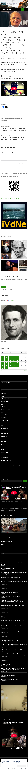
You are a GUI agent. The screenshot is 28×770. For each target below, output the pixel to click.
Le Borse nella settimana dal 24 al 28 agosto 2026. (12, 586)
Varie (2, 471)
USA (2, 468)
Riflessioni (3, 441)
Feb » (25, 370)
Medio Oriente (4, 428)
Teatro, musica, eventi (6, 460)
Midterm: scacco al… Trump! (7, 659)
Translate (12, 300)
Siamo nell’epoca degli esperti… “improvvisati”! (11, 635)
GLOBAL (3, 406)
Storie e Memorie (5, 455)
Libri (2, 425)
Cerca (25, 480)
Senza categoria (4, 452)
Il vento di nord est (6, 9)
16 (2, 362)
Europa (2, 404)
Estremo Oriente (5, 401)
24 (6, 365)
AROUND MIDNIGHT (6, 382)
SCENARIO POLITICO (6, 447)
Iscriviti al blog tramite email (10, 276)
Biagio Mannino (12, 58)
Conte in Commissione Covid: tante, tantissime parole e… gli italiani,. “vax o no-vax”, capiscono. (13, 639)
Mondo (2, 431)
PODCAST (3, 439)
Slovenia (4, 120)
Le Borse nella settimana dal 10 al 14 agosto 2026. (12, 631)
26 (14, 365)
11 (10, 360)
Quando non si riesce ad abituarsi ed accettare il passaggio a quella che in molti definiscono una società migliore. (14, 654)
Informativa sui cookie (6, 764)
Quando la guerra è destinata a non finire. (10, 596)
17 (6, 362)
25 (10, 365)
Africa (2, 380)
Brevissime (3, 388)
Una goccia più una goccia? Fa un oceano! (10, 465)
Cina (2, 390)
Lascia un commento (22, 58)
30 (2, 368)
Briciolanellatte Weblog (6, 541)
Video (2, 473)
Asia (2, 385)
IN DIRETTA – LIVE (5, 409)
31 (6, 368)
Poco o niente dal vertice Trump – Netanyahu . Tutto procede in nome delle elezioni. (13, 674)
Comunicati (3, 393)
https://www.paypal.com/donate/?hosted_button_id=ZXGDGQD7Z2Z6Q (10, 197)
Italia (2, 412)
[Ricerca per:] (14, 553)
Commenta (21, 163)
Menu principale (26, 9)
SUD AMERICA (4, 457)
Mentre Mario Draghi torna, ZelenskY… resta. (11, 577)
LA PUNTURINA (4, 420)
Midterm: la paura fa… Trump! (7, 568)
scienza (2, 449)
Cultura (2, 396)
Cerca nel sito (4, 479)
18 (10, 362)
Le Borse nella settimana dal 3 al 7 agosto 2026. (12, 649)
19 (14, 362)
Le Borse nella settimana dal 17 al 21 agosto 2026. (12, 611)
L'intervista (4, 29)
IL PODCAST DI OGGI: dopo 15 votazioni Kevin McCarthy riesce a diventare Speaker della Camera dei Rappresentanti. (13, 129)
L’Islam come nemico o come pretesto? (10, 679)
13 (17, 360)
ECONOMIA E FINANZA (6, 398)
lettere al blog (4, 422)
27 (17, 365)
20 (17, 362)
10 (6, 360)
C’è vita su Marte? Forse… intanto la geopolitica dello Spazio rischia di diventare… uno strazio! (13, 626)
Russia (2, 444)
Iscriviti (3, 286)
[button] (14, 525)
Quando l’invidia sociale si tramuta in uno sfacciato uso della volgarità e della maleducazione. (13, 591)
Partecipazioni (4, 436)
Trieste (2, 463)
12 (14, 360)
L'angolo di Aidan (4, 414)
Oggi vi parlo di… (4, 433)
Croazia (9, 118)
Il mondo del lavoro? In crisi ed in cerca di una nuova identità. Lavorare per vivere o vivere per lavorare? (12, 601)
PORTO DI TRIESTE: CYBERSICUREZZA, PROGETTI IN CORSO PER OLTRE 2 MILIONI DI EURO (13, 669)
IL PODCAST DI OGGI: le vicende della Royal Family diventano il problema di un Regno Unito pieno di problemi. (13, 138)
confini (3, 118)
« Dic (2, 370)
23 (2, 365)
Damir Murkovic (17, 118)
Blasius (2, 544)
